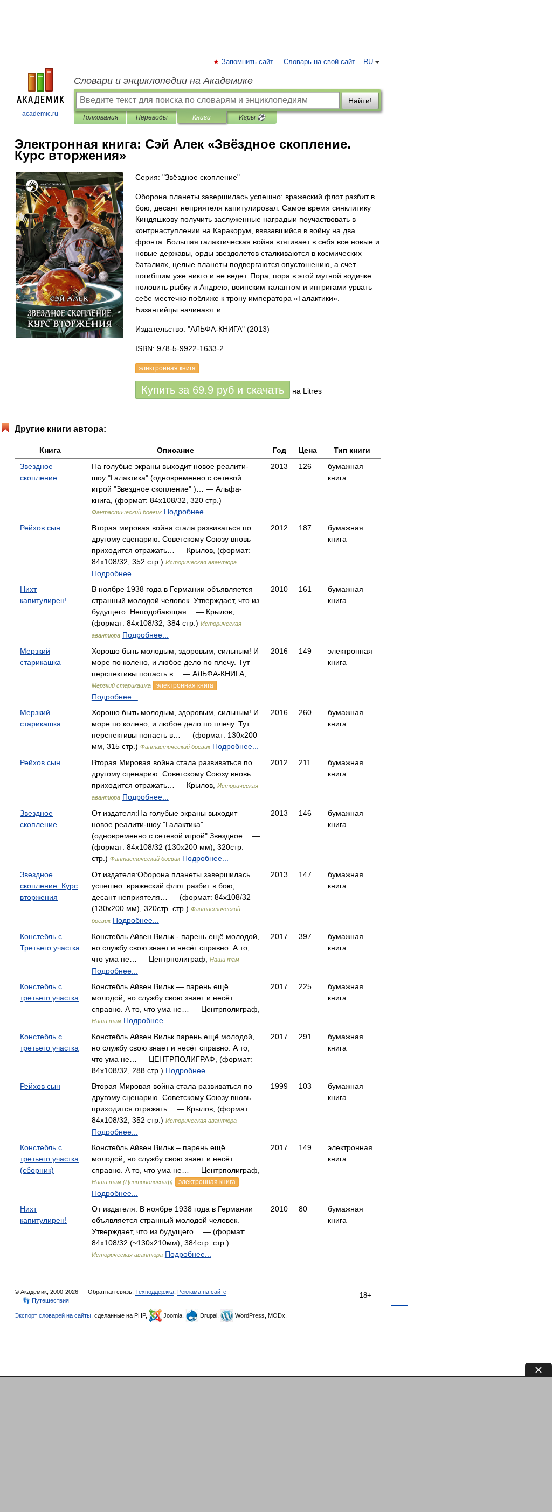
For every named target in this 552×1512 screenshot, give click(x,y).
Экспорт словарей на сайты (53, 1315)
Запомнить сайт (248, 62)
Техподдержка (154, 1292)
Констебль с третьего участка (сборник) (49, 1158)
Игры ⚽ (252, 117)
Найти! (360, 100)
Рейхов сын (40, 527)
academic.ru (40, 113)
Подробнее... (187, 511)
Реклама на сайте (201, 1292)
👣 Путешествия (46, 1300)
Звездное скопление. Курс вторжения (49, 885)
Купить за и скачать (212, 390)
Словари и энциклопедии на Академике (163, 80)
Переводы (152, 117)
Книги (201, 117)
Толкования (100, 117)
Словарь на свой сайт (319, 62)
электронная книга (184, 685)
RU (368, 62)
